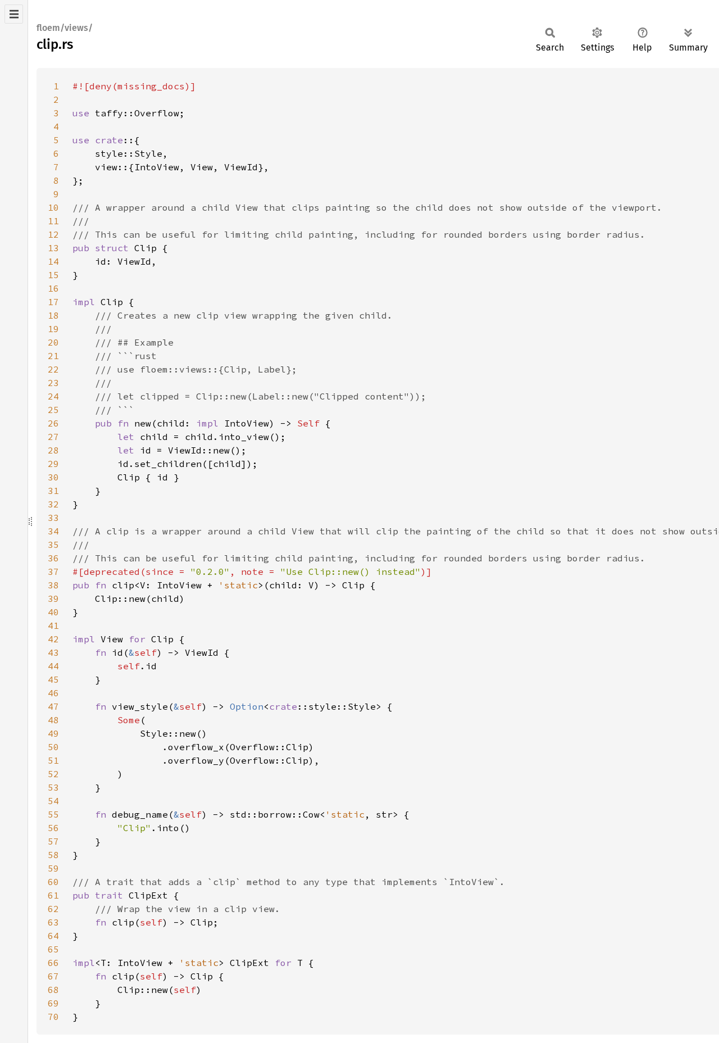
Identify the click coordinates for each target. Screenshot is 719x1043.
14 (53, 261)
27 (53, 436)
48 (53, 719)
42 (53, 639)
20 (53, 342)
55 (53, 814)
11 (53, 220)
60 (53, 881)
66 (53, 962)
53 (53, 787)
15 (53, 274)
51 (53, 760)
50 (53, 746)
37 (53, 571)
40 (53, 612)
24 (53, 396)
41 (53, 625)
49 (53, 733)
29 (53, 463)
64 (53, 935)
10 (53, 207)
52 (53, 773)
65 (53, 949)
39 (53, 598)
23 (53, 382)
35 (53, 544)
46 (53, 693)
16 (53, 288)
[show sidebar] (13, 14)
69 (53, 1003)
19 (53, 328)
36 (53, 558)
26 (53, 423)
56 (53, 827)
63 (53, 922)
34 (53, 531)
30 (53, 477)
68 (53, 989)
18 (53, 315)
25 (53, 409)
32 (53, 504)
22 (53, 369)
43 (53, 652)
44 (53, 666)
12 (53, 234)
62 (53, 908)
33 (53, 517)
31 (53, 490)
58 (53, 854)
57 (53, 841)
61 (53, 895)
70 (53, 1016)
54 (53, 800)
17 (53, 301)
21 (53, 355)
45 (53, 679)
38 (53, 585)
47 (53, 706)
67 (53, 976)
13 (53, 247)
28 (53, 450)
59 (53, 868)
